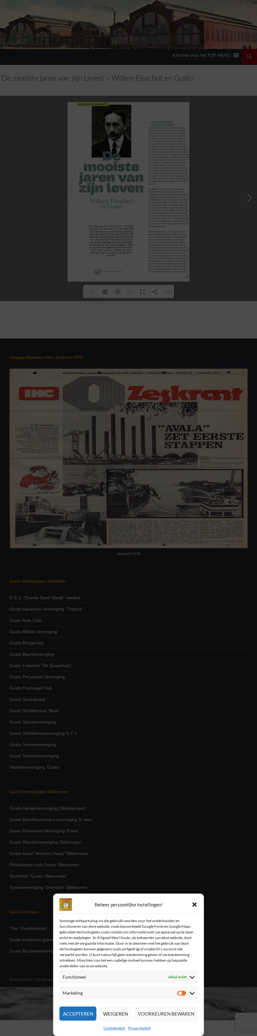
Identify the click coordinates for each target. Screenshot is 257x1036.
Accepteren (78, 1014)
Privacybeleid (139, 1028)
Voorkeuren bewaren (166, 1014)
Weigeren (115, 1014)
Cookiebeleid (114, 1028)
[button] (194, 904)
